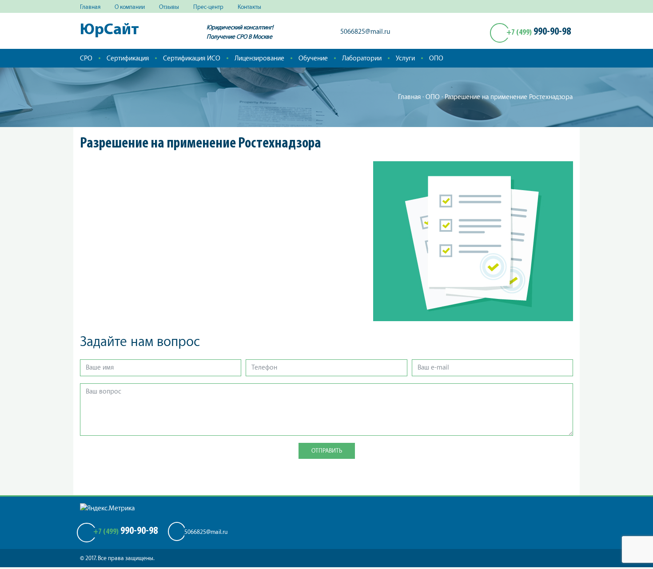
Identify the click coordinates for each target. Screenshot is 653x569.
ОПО (436, 58)
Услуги (405, 58)
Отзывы (169, 7)
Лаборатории (362, 58)
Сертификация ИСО (191, 58)
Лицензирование (259, 58)
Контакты (249, 7)
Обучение (313, 58)
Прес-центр (208, 7)
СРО (86, 58)
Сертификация (128, 58)
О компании (130, 7)
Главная (90, 7)
